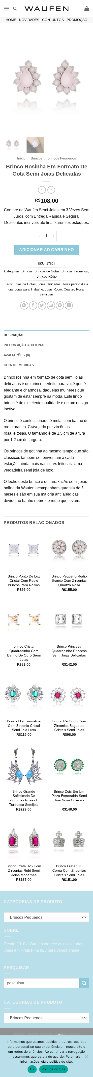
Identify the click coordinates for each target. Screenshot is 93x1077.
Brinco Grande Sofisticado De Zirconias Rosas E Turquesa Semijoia (23, 798)
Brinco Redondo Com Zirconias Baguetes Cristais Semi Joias (69, 725)
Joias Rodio (53, 289)
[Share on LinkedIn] (69, 305)
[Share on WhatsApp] (24, 305)
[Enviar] (84, 983)
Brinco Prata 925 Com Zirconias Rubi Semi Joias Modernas (23, 870)
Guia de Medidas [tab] (19, 365)
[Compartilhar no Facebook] (33, 305)
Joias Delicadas (49, 284)
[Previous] (11, 83)
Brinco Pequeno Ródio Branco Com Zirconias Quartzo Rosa (69, 581)
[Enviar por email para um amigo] (51, 305)
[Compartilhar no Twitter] (42, 305)
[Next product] (42, 190)
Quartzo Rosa (74, 289)
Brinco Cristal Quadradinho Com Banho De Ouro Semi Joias (24, 653)
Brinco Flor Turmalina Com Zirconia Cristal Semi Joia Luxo (24, 725)
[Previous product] (51, 190)
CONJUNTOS (53, 20)
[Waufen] (47, 8)
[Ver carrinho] (86, 8)
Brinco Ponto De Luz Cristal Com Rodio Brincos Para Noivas (24, 581)
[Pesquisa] (15, 8)
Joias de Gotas (25, 284)
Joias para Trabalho (29, 289)
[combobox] (46, 917)
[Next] (81, 83)
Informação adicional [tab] (24, 345)
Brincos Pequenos (61, 158)
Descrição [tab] (13, 335)
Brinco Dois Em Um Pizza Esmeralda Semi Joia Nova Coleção (69, 796)
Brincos (36, 158)
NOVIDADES (29, 20)
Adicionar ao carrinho (46, 250)
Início (21, 158)
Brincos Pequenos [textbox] (45, 917)
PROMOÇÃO (77, 20)
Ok (32, 1069)
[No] (86, 1058)
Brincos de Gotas (47, 271)
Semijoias (46, 294)
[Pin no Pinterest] (60, 305)
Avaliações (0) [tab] (17, 355)
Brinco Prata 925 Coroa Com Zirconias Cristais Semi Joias (69, 870)
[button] (7, 8)
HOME (11, 20)
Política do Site (53, 1069)
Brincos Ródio (46, 276)
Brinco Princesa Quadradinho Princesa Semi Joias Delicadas (69, 651)
